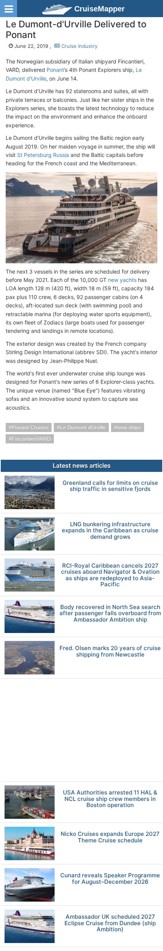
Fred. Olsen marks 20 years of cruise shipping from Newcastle (110, 651)
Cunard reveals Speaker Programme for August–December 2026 (110, 878)
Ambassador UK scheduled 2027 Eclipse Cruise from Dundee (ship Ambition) (110, 923)
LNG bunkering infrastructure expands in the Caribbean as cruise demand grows (110, 530)
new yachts (122, 280)
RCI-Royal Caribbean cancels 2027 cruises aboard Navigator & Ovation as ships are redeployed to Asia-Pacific (110, 575)
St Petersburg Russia (43, 155)
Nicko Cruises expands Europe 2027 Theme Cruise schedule (110, 837)
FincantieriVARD (31, 439)
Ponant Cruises (30, 427)
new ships (129, 427)
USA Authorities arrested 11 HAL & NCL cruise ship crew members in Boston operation (110, 799)
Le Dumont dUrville (83, 427)
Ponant (55, 69)
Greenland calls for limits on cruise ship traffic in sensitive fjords (110, 486)
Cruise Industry (78, 46)
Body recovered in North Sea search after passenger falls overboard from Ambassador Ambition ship (110, 613)
